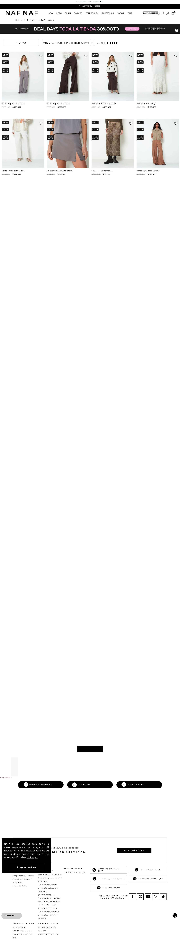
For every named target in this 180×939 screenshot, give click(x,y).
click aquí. (32, 857)
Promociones (19, 927)
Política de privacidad (49, 898)
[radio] (105, 42)
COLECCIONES (92, 13)
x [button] (17, 916)
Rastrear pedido (135, 784)
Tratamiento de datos (49, 901)
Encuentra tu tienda (151, 870)
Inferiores (47, 20)
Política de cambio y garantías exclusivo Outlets (48, 914)
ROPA (59, 13)
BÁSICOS (78, 13)
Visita (9, 916)
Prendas (32, 20)
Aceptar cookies (26, 867)
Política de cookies (47, 905)
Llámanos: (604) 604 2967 (109, 870)
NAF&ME (120, 13)
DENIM (68, 13)
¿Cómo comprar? (47, 895)
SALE (130, 13)
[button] (150, 13)
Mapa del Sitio (20, 886)
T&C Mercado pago (22, 931)
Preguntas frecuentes (40, 784)
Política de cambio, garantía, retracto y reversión (48, 887)
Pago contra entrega (48, 934)
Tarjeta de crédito (47, 927)
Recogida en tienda (48, 908)
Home (19, 20)
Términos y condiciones (50, 874)
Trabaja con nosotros (74, 872)
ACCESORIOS (108, 13)
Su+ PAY (42, 931)
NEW (51, 13)
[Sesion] (167, 13)
